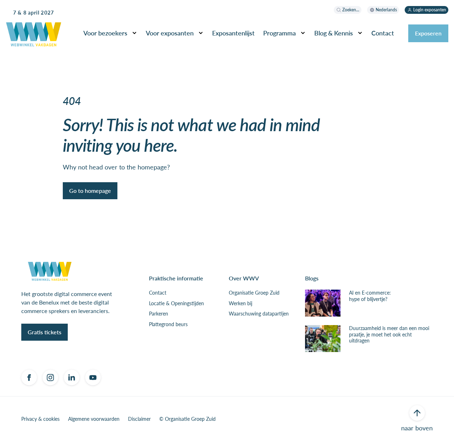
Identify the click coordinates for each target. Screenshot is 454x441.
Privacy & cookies (40, 419)
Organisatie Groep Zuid (254, 293)
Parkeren (158, 314)
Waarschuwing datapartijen (259, 314)
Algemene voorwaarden (94, 419)
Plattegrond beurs (168, 324)
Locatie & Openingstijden (176, 303)
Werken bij (240, 303)
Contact (157, 293)
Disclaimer (139, 419)
